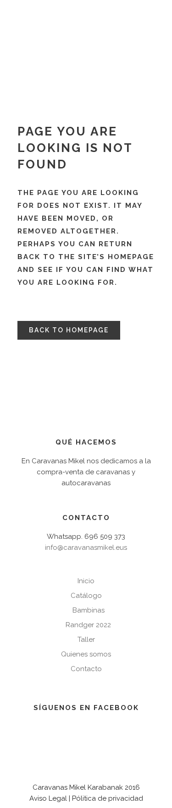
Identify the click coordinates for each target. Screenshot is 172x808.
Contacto (86, 669)
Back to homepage (69, 330)
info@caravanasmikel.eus (86, 547)
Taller (86, 639)
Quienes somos (86, 654)
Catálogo (86, 595)
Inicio (86, 581)
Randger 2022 (88, 625)
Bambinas (88, 610)
